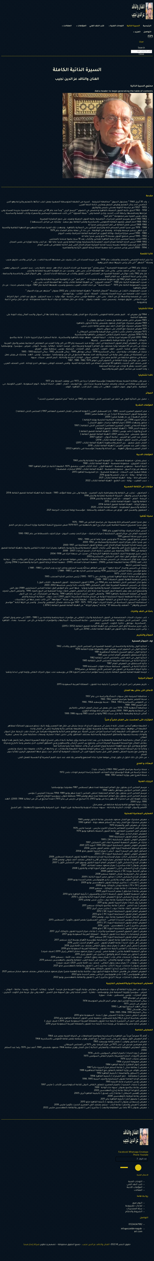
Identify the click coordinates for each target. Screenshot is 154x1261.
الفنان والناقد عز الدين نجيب (95, 1244)
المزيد (137, 32)
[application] (132, 1167)
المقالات (67, 26)
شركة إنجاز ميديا (31, 1244)
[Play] (138, 1167)
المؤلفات (82, 26)
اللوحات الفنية (117, 26)
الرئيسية (147, 26)
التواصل (147, 32)
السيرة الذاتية (133, 26)
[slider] (124, 1167)
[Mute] (131, 1167)
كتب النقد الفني (96, 26)
